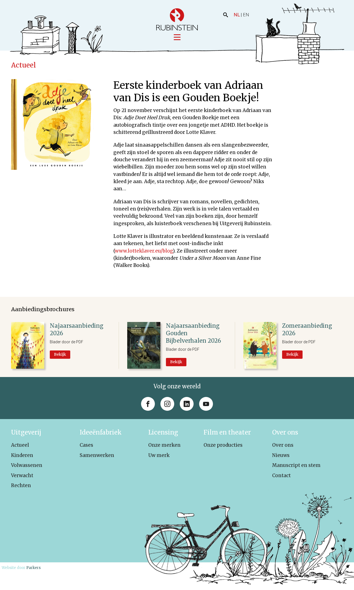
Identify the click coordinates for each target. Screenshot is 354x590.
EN (246, 14)
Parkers (33, 567)
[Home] (177, 19)
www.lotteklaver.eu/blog (144, 251)
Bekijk (60, 354)
